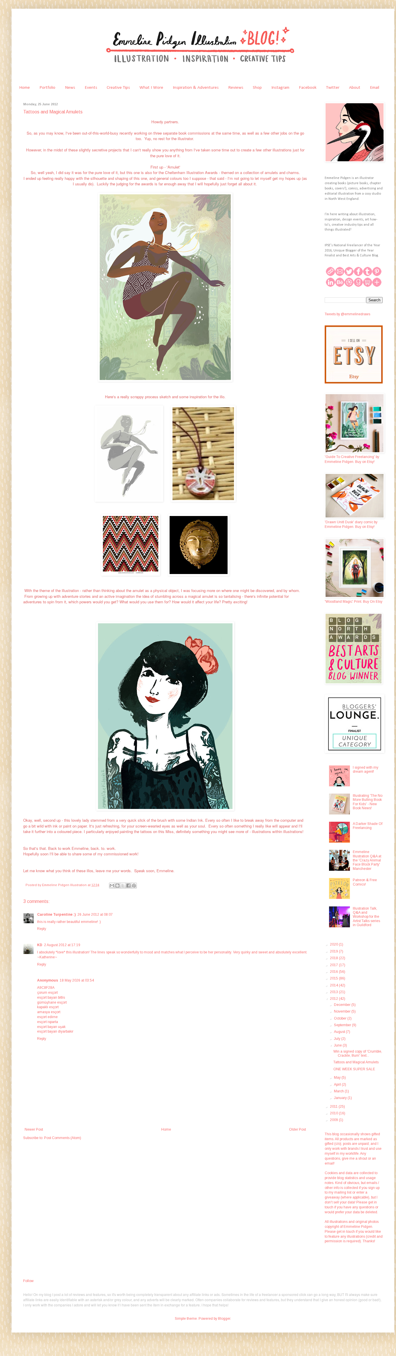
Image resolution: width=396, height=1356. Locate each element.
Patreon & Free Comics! (365, 882)
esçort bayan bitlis (51, 997)
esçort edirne (47, 1017)
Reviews (235, 87)
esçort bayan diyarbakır (55, 1031)
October (340, 1018)
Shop (257, 87)
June (338, 1045)
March (339, 1091)
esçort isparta (47, 1022)
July (337, 1039)
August (340, 1032)
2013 (334, 992)
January (341, 1098)
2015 (334, 978)
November (342, 1011)
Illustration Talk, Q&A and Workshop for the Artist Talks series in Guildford (366, 916)
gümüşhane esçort (52, 1002)
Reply (41, 929)
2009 (334, 1120)
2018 (334, 958)
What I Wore (151, 87)
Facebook (308, 87)
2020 (334, 944)
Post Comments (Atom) (62, 1138)
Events (91, 87)
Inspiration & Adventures (196, 87)
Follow (28, 1281)
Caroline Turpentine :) (56, 915)
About (354, 87)
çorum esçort (47, 993)
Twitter (332, 87)
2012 (334, 999)
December (342, 1005)
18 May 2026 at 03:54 (77, 980)
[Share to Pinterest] (134, 885)
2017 (334, 965)
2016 (334, 972)
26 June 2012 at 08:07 (95, 915)
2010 (334, 1113)
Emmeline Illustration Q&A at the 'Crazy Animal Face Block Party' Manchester (367, 860)
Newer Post (34, 1129)
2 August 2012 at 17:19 (62, 945)
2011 (334, 1107)
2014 (334, 985)
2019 (334, 951)
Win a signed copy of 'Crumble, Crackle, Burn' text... (357, 1053)
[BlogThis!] (117, 885)
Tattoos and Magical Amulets (356, 1062)
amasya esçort (48, 1012)
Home (24, 87)
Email (374, 87)
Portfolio (47, 87)
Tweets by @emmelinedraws (347, 314)
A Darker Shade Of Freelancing (367, 826)
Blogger (224, 1319)
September (343, 1025)
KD (39, 945)
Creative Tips (118, 87)
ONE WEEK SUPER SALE (354, 1069)
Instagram (280, 87)
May (337, 1078)
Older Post (297, 1129)
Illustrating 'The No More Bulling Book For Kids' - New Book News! (367, 802)
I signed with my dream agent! (365, 769)
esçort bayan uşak (51, 1027)
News (70, 87)
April (338, 1084)
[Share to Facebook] (128, 885)
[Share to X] (123, 885)
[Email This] (112, 885)
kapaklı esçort (48, 1007)
